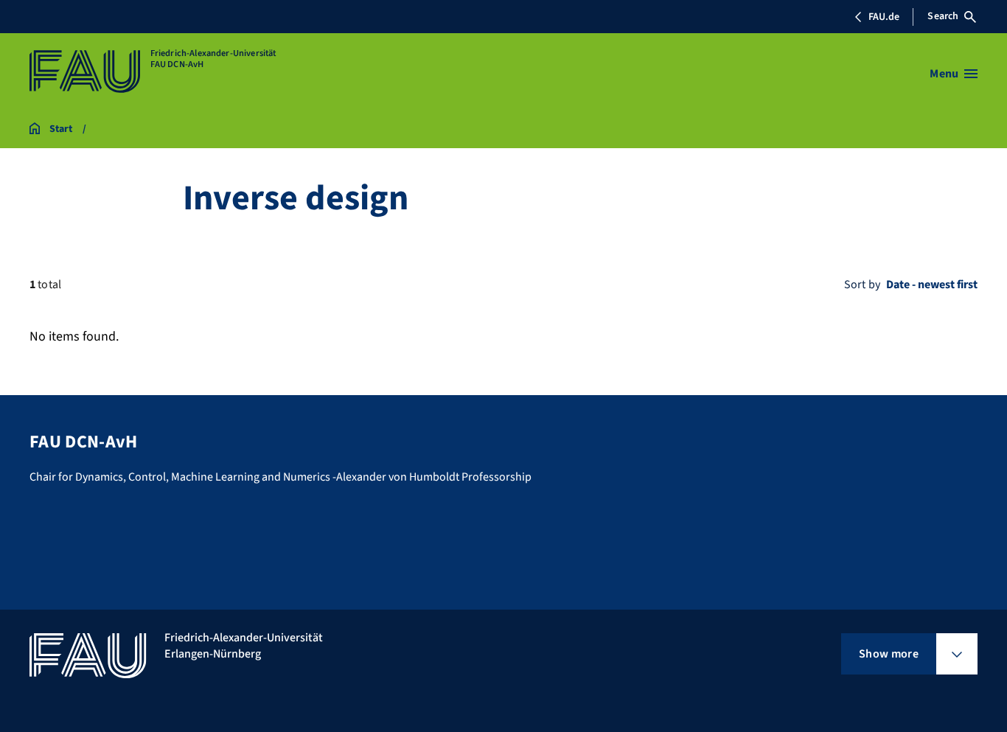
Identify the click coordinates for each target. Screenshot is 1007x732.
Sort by (862, 284)
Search (942, 16)
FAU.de (883, 17)
